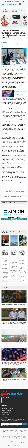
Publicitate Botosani (6, 412)
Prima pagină (7, 431)
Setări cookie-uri (16, 444)
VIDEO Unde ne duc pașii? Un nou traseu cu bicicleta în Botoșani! (13, 380)
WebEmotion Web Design (7, 408)
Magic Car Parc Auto (6, 410)
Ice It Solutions (5, 414)
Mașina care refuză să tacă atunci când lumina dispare (14, 304)
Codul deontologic (14, 433)
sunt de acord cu (12, 425)
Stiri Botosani (5, 41)
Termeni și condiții (5, 442)
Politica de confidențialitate (16, 425)
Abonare (24, 423)
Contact (13, 431)
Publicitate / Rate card (20, 431)
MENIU (24, 11)
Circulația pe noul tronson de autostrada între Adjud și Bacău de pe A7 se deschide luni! (13, 251)
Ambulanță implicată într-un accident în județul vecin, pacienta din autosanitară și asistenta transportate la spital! (22, 252)
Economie (5, 42)
